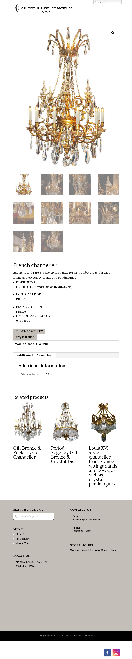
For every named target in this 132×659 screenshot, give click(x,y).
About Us (21, 534)
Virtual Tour (23, 543)
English (101, 2)
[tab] (34, 355)
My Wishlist (22, 538)
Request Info (25, 337)
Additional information (34, 355)
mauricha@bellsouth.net (86, 519)
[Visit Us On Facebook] (107, 656)
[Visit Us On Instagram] (116, 656)
